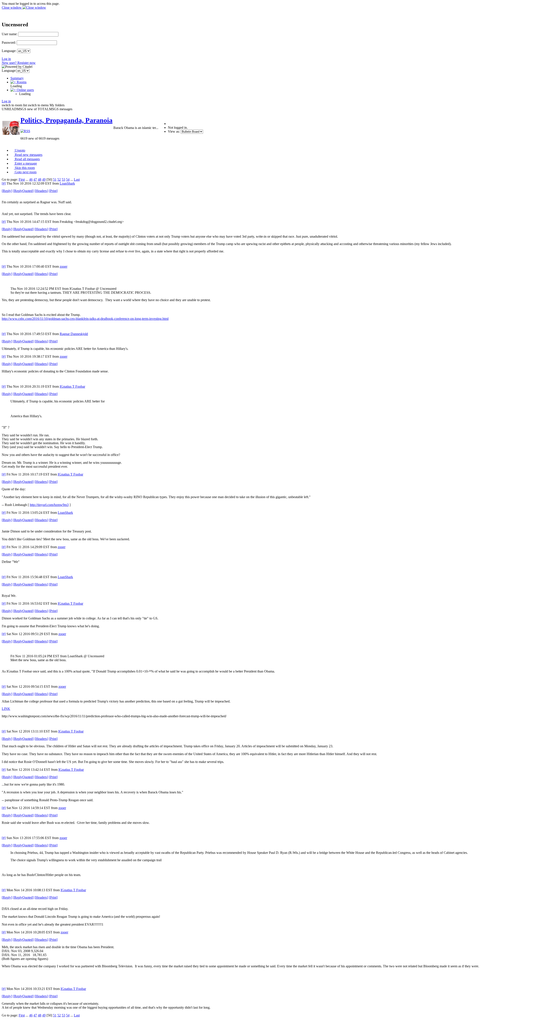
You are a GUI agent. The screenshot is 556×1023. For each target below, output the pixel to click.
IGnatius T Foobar (72, 386)
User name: (9, 34)
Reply (7, 191)
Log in (6, 59)
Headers (41, 191)
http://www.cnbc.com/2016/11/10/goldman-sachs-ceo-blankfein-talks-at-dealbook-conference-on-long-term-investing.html (85, 318)
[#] (4, 183)
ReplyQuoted (23, 191)
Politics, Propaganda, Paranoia (66, 120)
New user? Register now (19, 63)
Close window (12, 7)
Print (53, 191)
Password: (9, 42)
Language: (9, 51)
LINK (6, 709)
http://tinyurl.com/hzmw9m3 (49, 505)
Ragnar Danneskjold (74, 334)
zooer (63, 266)
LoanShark (67, 183)
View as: (174, 131)
